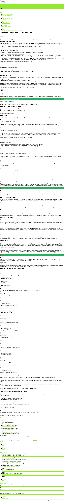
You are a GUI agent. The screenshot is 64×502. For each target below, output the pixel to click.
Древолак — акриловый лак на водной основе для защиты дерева (12, 30)
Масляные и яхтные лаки (6, 23)
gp (2, 2)
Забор (3, 443)
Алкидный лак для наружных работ (7, 24)
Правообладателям (5, 7)
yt (1, 2)
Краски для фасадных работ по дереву (7, 470)
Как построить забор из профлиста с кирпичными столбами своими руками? (13, 454)
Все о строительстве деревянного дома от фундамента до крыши (10, 488)
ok (0, 2)
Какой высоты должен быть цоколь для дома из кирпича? (10, 466)
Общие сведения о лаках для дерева (7, 14)
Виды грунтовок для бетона (6, 424)
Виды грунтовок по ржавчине (6, 427)
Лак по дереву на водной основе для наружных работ (10, 13)
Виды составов (4, 19)
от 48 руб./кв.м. (4, 29)
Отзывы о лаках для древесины (6, 21)
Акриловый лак (4, 25)
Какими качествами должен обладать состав (8, 18)
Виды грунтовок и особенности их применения (9, 426)
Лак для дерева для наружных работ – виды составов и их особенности (12, 17)
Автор (3, 480)
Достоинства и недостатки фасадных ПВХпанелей (9, 429)
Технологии (4, 448)
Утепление (3, 449)
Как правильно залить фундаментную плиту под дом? (10, 432)
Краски (3, 444)
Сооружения (4, 447)
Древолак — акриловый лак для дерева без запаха (9, 28)
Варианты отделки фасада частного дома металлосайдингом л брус (12, 474)
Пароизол (3, 446)
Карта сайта (4, 4)
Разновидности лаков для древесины (7, 20)
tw (3, 2)
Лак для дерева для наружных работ (7, 15)
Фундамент (3, 450)
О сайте (3, 8)
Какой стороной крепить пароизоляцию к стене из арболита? (11, 462)
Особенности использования (6, 26)
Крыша (3, 445)
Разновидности (4, 22)
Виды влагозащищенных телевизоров (7, 421)
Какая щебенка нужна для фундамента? (8, 458)
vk (4, 2)
